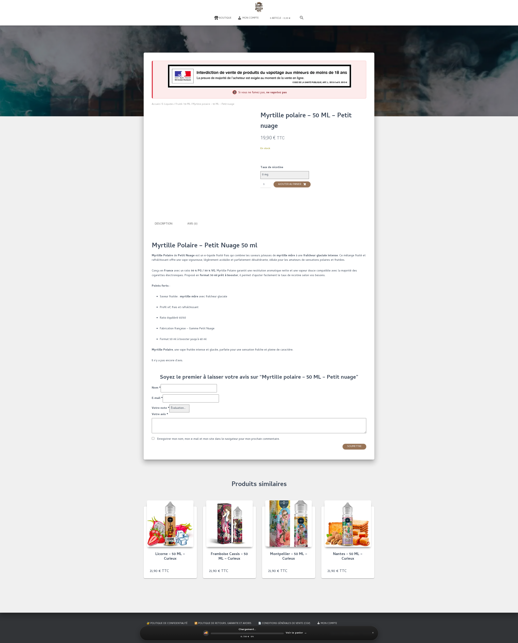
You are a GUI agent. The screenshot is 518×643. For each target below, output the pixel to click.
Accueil (156, 104)
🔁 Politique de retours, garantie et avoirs (222, 624)
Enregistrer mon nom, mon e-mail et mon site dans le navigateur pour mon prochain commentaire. (218, 439)
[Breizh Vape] (259, 7)
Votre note (160, 408)
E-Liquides (168, 104)
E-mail (157, 398)
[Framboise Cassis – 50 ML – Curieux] (229, 523)
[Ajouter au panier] (189, 571)
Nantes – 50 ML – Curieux (347, 556)
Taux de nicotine (271, 167)
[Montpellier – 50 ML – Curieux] (288, 523)
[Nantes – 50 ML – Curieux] (348, 523)
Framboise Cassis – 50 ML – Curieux (229, 556)
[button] (302, 18)
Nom (156, 388)
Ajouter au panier (289, 184)
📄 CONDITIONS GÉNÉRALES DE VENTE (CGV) (284, 624)
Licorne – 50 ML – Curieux (170, 556)
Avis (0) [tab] (192, 224)
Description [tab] (163, 224)
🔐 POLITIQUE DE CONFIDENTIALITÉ (167, 624)
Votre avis (160, 414)
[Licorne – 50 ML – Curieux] (170, 523)
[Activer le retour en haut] (510, 635)
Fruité (179, 104)
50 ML (187, 104)
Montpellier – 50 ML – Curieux (288, 556)
